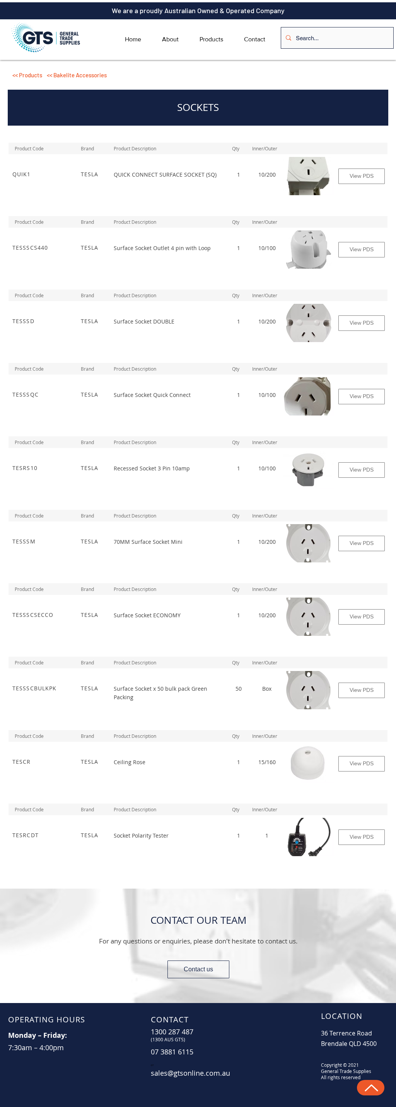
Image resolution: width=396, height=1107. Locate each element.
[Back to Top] (370, 1087)
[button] (141, 75)
